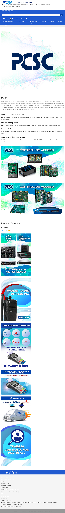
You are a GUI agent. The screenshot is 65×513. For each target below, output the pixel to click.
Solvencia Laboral (5, 494)
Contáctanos (4, 498)
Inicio (2, 26)
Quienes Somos (4, 487)
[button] (26, 19)
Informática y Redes (33, 21)
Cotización (7, 18)
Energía (60, 21)
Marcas (32, 23)
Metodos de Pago (5, 483)
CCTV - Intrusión (20, 21)
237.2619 (18, 6)
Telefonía (52, 21)
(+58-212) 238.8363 (7, 6)
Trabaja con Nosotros (5, 496)
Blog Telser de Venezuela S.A (7, 479)
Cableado (44, 21)
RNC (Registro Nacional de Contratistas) (10, 492)
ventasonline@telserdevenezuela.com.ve (11, 8)
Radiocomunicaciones (8, 21)
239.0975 (13, 6)
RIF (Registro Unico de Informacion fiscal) (10, 489)
